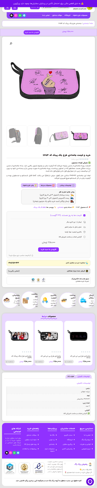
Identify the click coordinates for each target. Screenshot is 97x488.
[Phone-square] (11, 15)
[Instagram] (16, 15)
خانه (91, 23)
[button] (11, 43)
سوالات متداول (57, 15)
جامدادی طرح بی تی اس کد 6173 (51, 357)
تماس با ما (46, 15)
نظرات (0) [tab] (71, 376)
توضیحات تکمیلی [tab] (83, 376)
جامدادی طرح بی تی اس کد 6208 (80, 357)
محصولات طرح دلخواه (80, 15)
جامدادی (85, 23)
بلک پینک (37, 207)
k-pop (43, 207)
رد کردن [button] (16, 3)
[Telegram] (24, 15)
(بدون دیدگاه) (75, 159)
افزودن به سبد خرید (32, 32)
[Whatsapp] (20, 15)
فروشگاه (67, 15)
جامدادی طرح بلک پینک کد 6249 (21, 357)
